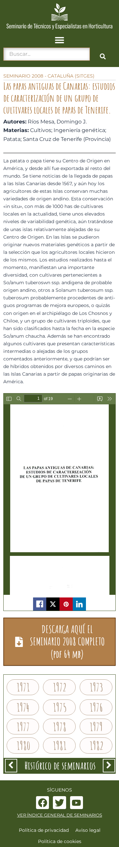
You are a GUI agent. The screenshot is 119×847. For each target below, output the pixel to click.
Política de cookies (59, 841)
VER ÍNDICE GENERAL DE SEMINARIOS (59, 815)
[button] (59, 40)
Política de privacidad (44, 830)
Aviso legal (87, 830)
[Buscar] (103, 56)
